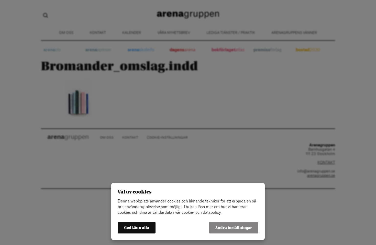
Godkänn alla (136, 228)
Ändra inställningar (233, 228)
